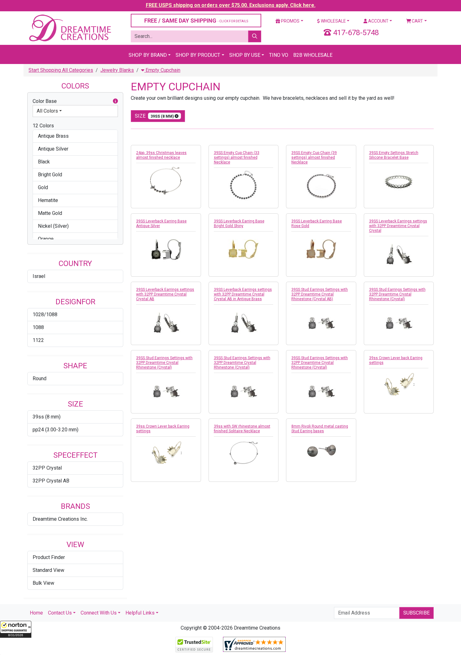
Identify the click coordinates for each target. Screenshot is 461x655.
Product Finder (49, 557)
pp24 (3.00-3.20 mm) (55, 430)
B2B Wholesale (312, 55)
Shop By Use (244, 55)
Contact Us (60, 613)
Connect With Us (99, 613)
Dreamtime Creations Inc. (60, 519)
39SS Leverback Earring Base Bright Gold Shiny (239, 223)
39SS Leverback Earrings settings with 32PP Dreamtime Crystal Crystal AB (165, 294)
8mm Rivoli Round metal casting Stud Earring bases (319, 428)
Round (39, 378)
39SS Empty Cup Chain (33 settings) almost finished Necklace (236, 157)
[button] (15, 629)
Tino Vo (278, 55)
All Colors (47, 111)
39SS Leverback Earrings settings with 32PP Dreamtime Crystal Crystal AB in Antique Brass (243, 294)
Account (378, 21)
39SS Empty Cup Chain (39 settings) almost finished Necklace (314, 157)
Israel (39, 276)
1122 (38, 340)
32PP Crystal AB (51, 481)
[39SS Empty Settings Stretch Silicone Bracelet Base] (399, 181)
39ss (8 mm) (47, 417)
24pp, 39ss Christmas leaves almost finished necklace (161, 155)
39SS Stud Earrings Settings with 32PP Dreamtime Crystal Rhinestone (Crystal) (397, 294)
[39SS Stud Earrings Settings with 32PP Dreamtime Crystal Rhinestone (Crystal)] (399, 322)
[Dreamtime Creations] (69, 28)
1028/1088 (45, 314)
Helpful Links (140, 613)
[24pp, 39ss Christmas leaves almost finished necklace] (166, 180)
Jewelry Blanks (117, 70)
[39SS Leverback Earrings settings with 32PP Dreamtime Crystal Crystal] (399, 254)
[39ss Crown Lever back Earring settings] (399, 383)
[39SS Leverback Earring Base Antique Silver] (166, 249)
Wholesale (333, 21)
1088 (38, 327)
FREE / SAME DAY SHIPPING (196, 20)
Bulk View (43, 583)
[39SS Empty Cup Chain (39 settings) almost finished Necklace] (321, 186)
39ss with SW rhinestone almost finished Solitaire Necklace (242, 428)
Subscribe (416, 613)
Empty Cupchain (162, 70)
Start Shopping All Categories (61, 70)
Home (36, 613)
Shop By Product (198, 55)
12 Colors (43, 126)
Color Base (45, 101)
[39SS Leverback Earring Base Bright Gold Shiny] (243, 249)
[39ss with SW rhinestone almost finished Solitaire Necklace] (243, 452)
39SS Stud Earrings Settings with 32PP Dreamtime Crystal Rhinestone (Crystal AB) (319, 294)
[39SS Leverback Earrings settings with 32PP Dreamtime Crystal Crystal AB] (166, 322)
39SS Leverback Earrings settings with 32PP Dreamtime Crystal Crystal (398, 226)
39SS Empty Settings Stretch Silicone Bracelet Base (393, 155)
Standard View (48, 570)
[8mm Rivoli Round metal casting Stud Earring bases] (321, 449)
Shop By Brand (148, 55)
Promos (289, 21)
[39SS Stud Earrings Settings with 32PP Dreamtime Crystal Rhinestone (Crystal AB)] (321, 322)
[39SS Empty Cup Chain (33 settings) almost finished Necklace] (243, 186)
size (155, 116)
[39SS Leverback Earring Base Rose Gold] (321, 249)
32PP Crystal (47, 468)
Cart (417, 21)
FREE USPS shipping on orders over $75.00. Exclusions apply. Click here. (230, 5)
